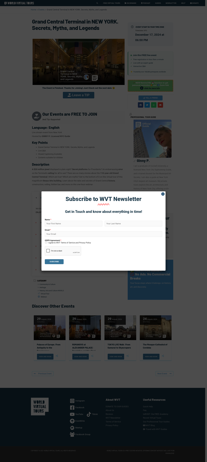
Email (48, 230)
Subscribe (54, 262)
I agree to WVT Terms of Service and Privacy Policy (69, 243)
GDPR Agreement (53, 240)
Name (48, 220)
